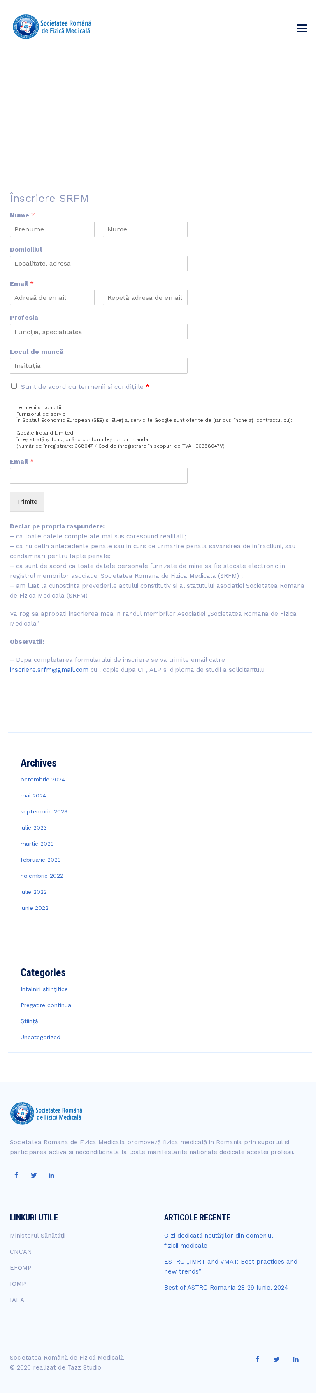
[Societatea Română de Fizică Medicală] (52, 27)
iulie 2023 (34, 827)
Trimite (26, 501)
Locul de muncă (36, 351)
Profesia (24, 317)
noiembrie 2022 (42, 875)
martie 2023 (37, 843)
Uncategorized (40, 1037)
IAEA (17, 1300)
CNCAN (21, 1251)
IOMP (18, 1284)
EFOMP (21, 1267)
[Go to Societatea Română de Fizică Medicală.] (237, 105)
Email (22, 283)
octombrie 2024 (43, 779)
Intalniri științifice (44, 989)
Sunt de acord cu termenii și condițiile (85, 386)
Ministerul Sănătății (37, 1235)
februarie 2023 (41, 859)
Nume (22, 215)
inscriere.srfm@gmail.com (49, 669)
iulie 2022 (34, 891)
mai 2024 (33, 795)
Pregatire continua (46, 1005)
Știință (29, 1021)
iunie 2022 (35, 908)
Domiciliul (26, 249)
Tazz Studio (84, 1367)
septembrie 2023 (44, 811)
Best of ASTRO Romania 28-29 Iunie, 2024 (226, 1287)
